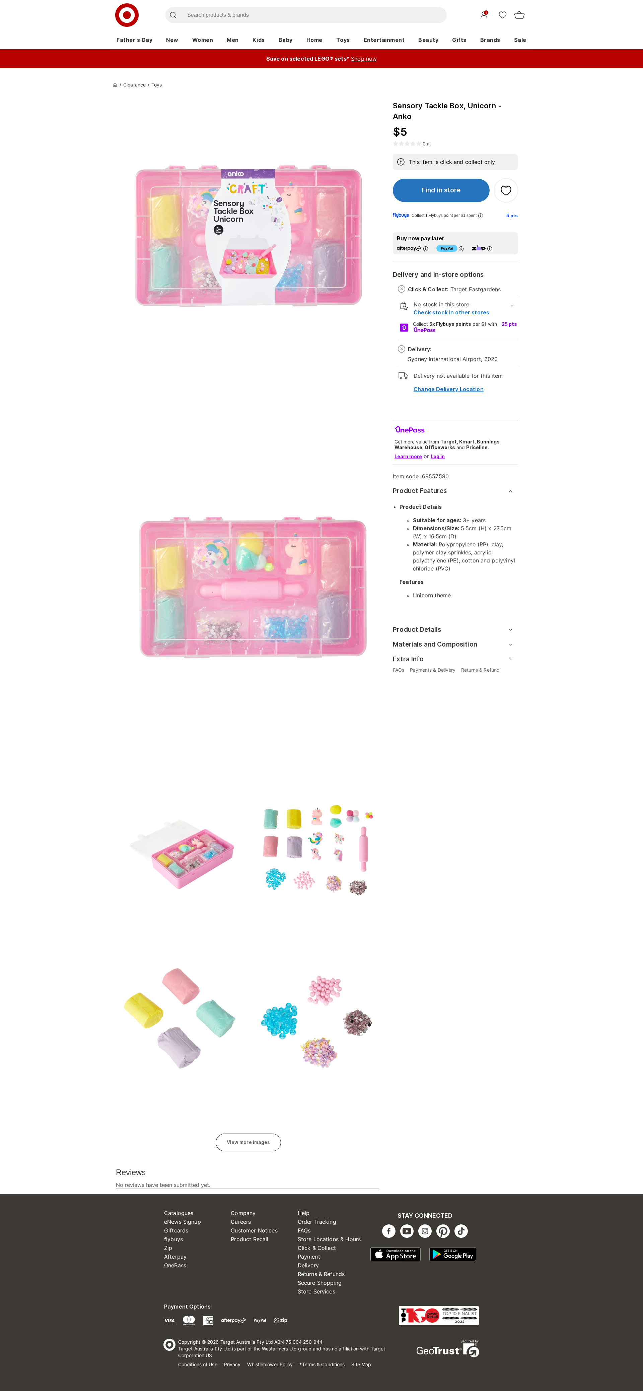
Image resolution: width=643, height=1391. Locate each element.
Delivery (308, 1265)
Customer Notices (254, 1230)
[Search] (173, 15)
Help (304, 1213)
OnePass (175, 1265)
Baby (286, 40)
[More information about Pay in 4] (461, 248)
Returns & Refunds (321, 1274)
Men (233, 40)
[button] (441, 190)
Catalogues (179, 1213)
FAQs (304, 1230)
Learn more (408, 456)
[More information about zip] (489, 248)
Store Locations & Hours (329, 1239)
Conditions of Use (197, 1364)
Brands (490, 40)
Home (314, 40)
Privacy (232, 1364)
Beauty (428, 40)
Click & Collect (317, 1248)
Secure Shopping (320, 1282)
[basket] (519, 15)
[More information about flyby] (480, 216)
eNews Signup (182, 1221)
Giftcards (176, 1230)
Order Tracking (317, 1221)
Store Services (316, 1291)
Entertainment (384, 40)
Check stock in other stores (451, 312)
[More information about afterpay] (425, 248)
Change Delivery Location (449, 389)
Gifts (459, 40)
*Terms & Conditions (322, 1364)
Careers (241, 1221)
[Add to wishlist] (506, 190)
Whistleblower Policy (270, 1364)
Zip (168, 1248)
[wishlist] (502, 14)
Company (243, 1213)
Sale (520, 40)
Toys (343, 40)
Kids (259, 40)
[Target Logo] (127, 15)
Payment (309, 1256)
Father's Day (134, 40)
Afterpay (175, 1256)
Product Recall (249, 1239)
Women (202, 40)
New (172, 40)
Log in (438, 456)
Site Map (361, 1364)
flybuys (173, 1239)
